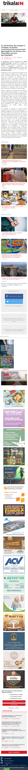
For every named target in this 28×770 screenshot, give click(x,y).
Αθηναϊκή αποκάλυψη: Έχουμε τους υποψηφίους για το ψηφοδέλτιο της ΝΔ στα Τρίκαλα (13, 730)
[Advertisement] (14, 35)
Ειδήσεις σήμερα (6, 214)
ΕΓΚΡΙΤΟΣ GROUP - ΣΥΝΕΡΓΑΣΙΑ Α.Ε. (18, 765)
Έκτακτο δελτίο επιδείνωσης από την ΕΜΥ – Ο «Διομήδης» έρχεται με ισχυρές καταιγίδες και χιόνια (14, 320)
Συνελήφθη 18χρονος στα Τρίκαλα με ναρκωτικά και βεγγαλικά (5, 348)
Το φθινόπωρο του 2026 (16, 694)
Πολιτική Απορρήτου (9, 760)
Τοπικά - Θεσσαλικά (17, 57)
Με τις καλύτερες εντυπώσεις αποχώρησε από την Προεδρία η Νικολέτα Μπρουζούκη (14, 330)
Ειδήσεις (15, 283)
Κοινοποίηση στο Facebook (15, 296)
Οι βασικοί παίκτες (12, 378)
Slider (12, 733)
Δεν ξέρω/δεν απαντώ (16, 698)
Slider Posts (4, 142)
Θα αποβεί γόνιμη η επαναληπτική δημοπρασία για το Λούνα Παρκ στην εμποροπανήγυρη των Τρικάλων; (6, 362)
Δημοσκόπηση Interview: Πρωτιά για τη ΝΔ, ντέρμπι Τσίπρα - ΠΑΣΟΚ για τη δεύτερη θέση (13, 738)
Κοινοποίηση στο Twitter (15, 301)
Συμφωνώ (6, 769)
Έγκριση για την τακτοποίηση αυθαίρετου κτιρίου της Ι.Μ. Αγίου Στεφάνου (13, 745)
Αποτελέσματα (14, 704)
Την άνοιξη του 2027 (16, 696)
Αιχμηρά (6, 374)
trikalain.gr (4, 286)
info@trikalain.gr (8, 763)
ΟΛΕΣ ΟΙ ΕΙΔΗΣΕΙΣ (14, 752)
